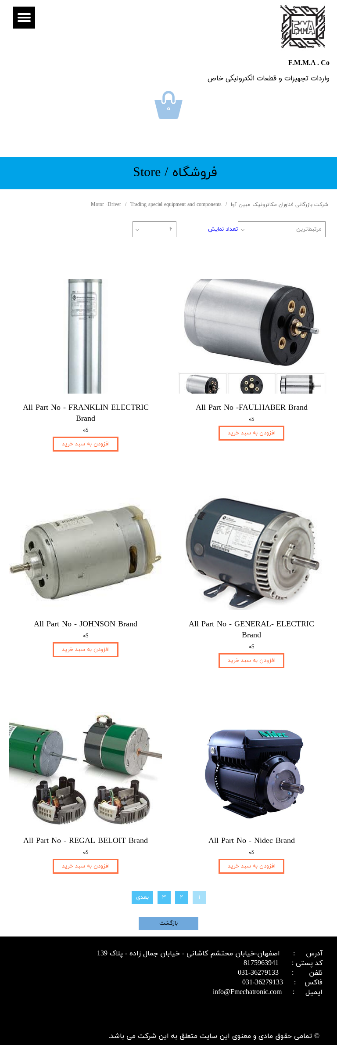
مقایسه (305, 265)
